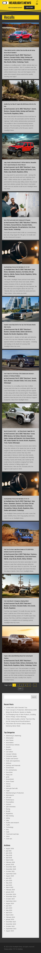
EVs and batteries (23, 227)
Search (34, 697)
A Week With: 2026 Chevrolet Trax (16, 707)
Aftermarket (10, 738)
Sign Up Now (29, 7)
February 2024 (10, 917)
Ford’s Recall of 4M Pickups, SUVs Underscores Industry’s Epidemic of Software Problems (19, 375)
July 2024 (8, 906)
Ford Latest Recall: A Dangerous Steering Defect (16, 601)
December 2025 (11, 867)
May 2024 (9, 910)
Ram (5, 62)
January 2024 (10, 919)
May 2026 (9, 855)
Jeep (9, 172)
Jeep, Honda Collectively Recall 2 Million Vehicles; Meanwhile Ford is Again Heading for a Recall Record (20, 164)
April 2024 (9, 912)
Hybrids (12, 274)
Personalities (8, 508)
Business (6, 57)
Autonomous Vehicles (13, 745)
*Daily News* (27, 55)
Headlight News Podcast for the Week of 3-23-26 (16, 267)
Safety (14, 62)
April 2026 (9, 858)
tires (7, 829)
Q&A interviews (11, 807)
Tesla (5, 443)
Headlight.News (10, 269)
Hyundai (6, 334)
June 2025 (9, 880)
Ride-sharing (10, 816)
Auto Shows (9, 740)
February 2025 (10, 890)
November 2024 (11, 896)
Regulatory (15, 113)
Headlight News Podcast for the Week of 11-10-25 (16, 499)
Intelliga (20, 949)
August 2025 (10, 876)
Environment (29, 663)
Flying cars (9, 774)
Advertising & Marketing (13, 736)
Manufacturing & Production (15, 793)
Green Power (28, 506)
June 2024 (9, 908)
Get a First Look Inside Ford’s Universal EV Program (17, 220)
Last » (21, 688)
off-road (8, 797)
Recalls (9, 62)
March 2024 (9, 915)
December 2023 (11, 922)
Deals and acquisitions (13, 761)
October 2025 (10, 871)
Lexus (29, 381)
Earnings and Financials (27, 111)
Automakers (12, 272)
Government (26, 60)
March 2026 (9, 860)
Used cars (9, 839)
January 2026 (10, 864)
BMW (5, 436)
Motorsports (10, 795)
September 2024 (11, 901)
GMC (5, 440)
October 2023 (10, 926)
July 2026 (8, 851)
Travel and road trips (12, 834)
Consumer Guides (15, 57)
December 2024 (11, 894)
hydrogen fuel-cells (12, 788)
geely (7, 777)
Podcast (17, 274)
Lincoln (21, 440)
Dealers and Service (26, 169)
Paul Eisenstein (10, 55)
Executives (13, 506)
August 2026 (10, 848)
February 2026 (10, 862)
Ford (12, 60)
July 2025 (8, 878)
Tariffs (8, 825)
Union (8, 836)
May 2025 (9, 883)
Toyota (26, 62)
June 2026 (9, 853)
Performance (10, 800)
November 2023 (11, 924)
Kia (10, 334)
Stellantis (29, 559)
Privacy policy (8, 949)
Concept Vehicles (16, 225)
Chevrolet (23, 436)
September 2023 (11, 929)
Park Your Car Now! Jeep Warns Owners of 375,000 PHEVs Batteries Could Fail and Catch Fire (19, 551)
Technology (20, 62)
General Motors (18, 60)
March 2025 (9, 887)
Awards (34, 109)
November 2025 (11, 869)
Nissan (14, 559)
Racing (8, 809)
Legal (32, 60)
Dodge (22, 57)
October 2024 (10, 899)
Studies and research (10, 510)
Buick (5, 381)
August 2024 (10, 903)
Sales (5, 276)
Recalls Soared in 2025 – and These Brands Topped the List (19, 431)
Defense (23, 663)
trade (7, 832)
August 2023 (10, 931)
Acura (33, 167)
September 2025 (11, 874)
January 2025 (10, 892)
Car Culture (7, 225)
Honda (6, 172)
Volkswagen (7, 383)
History (8, 784)
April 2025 (9, 885)
